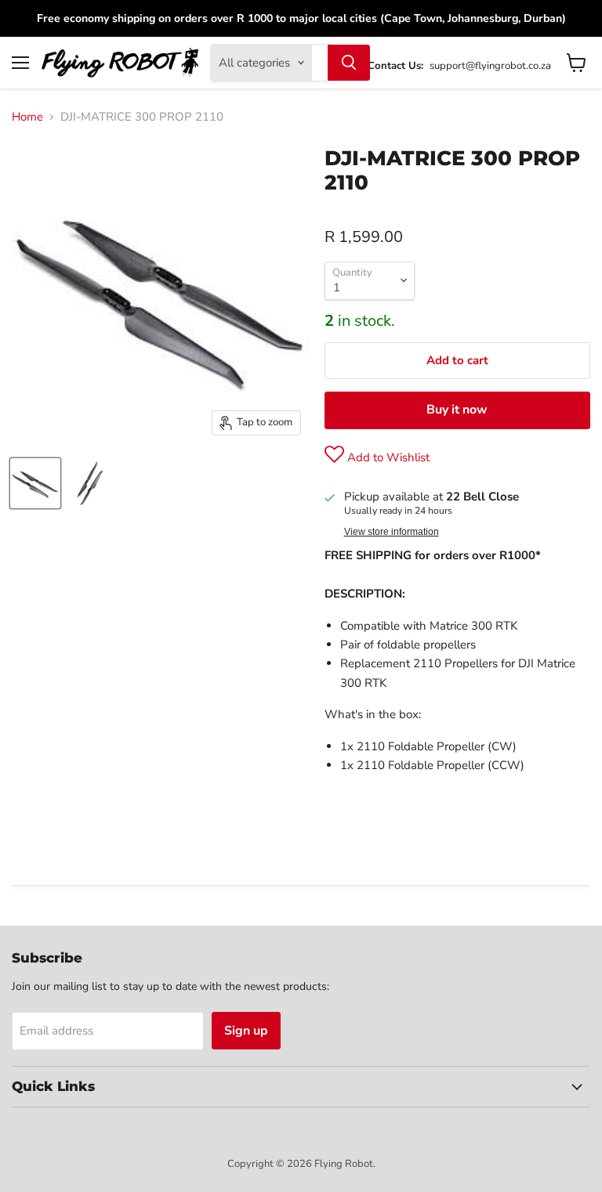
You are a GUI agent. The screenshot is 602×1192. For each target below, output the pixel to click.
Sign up (246, 1030)
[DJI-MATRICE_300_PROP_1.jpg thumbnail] (35, 483)
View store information (391, 531)
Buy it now (457, 409)
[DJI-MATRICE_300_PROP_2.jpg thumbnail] (90, 483)
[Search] (349, 63)
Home (27, 117)
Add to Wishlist (387, 457)
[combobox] (320, 63)
